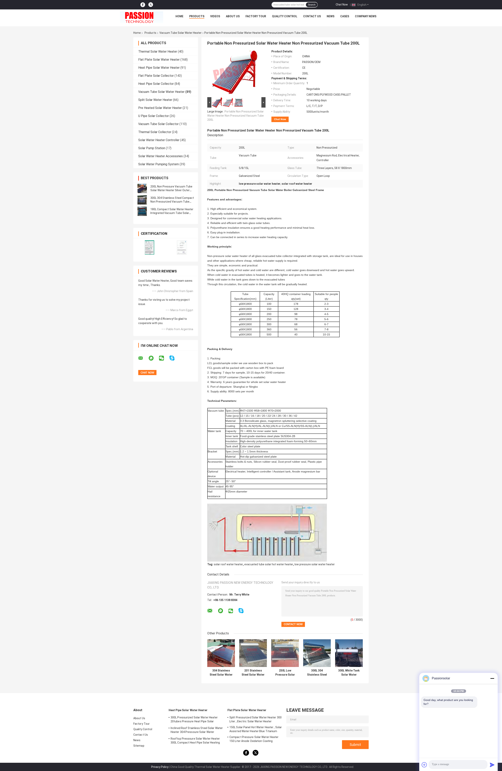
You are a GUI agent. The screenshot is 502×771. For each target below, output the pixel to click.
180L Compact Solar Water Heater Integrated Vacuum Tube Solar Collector (171, 213)
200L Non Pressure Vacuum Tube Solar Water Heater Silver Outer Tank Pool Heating (171, 190)
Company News (365, 16)
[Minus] (492, 678)
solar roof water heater (228, 564)
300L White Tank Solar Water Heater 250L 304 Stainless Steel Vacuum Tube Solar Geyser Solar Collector (349, 672)
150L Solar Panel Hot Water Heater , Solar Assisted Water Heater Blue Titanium (255, 729)
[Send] (492, 764)
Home (179, 16)
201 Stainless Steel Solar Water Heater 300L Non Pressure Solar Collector (253, 672)
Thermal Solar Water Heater (157, 51)
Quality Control (284, 16)
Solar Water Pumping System (158, 164)
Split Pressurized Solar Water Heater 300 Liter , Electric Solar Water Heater (255, 719)
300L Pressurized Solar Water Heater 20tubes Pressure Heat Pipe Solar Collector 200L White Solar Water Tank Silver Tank (195, 720)
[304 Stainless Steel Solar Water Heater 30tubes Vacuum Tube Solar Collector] (221, 653)
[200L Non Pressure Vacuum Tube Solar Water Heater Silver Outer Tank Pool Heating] (142, 188)
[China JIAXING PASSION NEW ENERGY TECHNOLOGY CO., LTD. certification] (149, 247)
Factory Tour (256, 16)
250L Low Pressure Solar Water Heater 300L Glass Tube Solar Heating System (285, 672)
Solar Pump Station (151, 148)
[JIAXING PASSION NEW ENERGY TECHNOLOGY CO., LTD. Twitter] (151, 4)
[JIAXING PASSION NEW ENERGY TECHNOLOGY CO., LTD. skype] (174, 358)
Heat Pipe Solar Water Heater (159, 67)
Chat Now (342, 4)
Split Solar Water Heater (155, 100)
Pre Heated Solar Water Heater (160, 108)
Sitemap (138, 745)
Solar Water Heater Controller (158, 140)
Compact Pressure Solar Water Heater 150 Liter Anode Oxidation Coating (254, 739)
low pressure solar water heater (315, 564)
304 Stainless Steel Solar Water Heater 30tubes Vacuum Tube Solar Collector (221, 672)
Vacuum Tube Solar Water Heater (180, 32)
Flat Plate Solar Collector (156, 76)
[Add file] (424, 764)
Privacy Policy (159, 766)
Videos (215, 16)
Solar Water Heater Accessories (160, 156)
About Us (233, 16)
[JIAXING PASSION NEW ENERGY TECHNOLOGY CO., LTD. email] (143, 358)
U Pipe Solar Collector (153, 116)
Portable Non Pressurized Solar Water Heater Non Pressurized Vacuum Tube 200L (235, 115)
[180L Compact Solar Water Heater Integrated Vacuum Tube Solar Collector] (142, 211)
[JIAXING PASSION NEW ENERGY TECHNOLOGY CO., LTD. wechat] (164, 358)
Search (312, 4)
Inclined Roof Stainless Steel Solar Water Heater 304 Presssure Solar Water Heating (197, 730)
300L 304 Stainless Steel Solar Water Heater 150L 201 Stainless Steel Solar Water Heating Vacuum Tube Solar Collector (317, 672)
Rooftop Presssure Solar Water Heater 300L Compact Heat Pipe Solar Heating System (195, 741)
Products (196, 16)
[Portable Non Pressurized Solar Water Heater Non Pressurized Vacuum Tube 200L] (234, 73)
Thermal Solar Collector (154, 132)
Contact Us (312, 16)
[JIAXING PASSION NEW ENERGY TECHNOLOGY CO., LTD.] (141, 17)
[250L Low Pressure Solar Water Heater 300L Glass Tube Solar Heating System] (285, 653)
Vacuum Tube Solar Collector (158, 124)
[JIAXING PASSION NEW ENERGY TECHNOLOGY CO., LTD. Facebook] (142, 4)
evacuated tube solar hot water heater (268, 564)
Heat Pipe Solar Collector (156, 84)
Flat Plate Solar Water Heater (159, 59)
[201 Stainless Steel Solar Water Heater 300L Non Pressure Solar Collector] (253, 653)
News (330, 16)
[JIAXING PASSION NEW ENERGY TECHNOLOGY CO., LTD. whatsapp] (153, 358)
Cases (344, 16)
